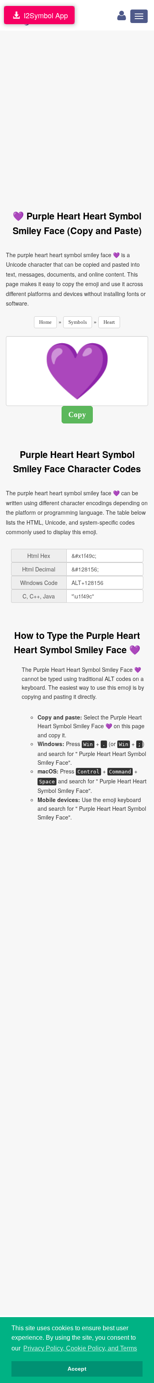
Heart (109, 322)
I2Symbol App (44, 15)
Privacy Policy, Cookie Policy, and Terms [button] (80, 1348)
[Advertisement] (77, 115)
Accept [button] (77, 1369)
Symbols (77, 322)
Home (45, 322)
